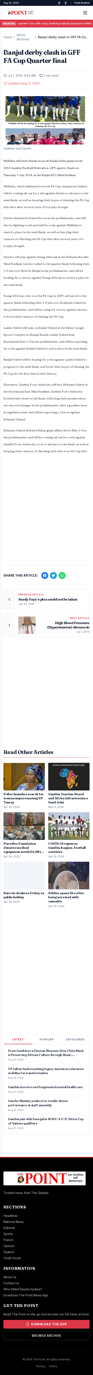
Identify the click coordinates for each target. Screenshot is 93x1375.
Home (7, 37)
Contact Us (11, 1283)
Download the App (49, 1324)
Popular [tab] (46, 1039)
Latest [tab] (18, 1039)
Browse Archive (46, 1335)
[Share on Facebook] (44, 575)
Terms (53, 1366)
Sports (8, 1234)
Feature (8, 1252)
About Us (9, 1277)
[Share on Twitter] (53, 575)
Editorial (9, 1228)
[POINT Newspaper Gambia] (59, 3)
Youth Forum (12, 1258)
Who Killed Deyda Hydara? (22, 1289)
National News (13, 1222)
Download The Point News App (25, 1295)
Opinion (8, 1246)
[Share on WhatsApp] (62, 575)
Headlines (10, 1216)
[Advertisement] (46, 511)
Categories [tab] (75, 1039)
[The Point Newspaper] (65, 3)
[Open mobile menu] (85, 12)
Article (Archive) (23, 37)
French (8, 1240)
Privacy (40, 1366)
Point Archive (82, 3)
